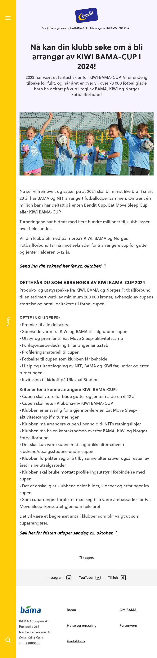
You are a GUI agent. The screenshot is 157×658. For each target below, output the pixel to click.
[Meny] (8, 18)
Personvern (128, 625)
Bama (71, 609)
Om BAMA (128, 609)
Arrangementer (59, 28)
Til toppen (86, 557)
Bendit (45, 28)
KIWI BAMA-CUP (78, 28)
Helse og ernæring (81, 625)
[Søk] (8, 640)
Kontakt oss (76, 641)
